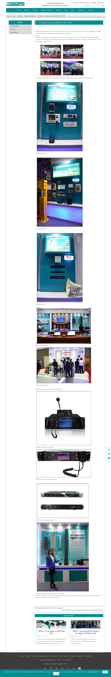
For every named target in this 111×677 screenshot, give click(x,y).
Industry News (14, 32)
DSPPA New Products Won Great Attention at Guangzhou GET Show (84, 610)
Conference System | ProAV (81, 3)
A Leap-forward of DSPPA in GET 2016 (54, 16)
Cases (66, 10)
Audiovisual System (47, 10)
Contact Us (91, 10)
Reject (105, 672)
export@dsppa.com (50, 660)
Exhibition (19, 16)
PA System (47, 664)
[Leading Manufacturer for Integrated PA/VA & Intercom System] (16, 3)
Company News (14, 26)
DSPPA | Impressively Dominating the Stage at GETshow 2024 (86, 632)
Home (19, 10)
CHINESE (93, 3)
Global (101, 2)
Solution (58, 10)
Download (81, 10)
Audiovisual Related (29, 16)
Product (35, 10)
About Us (26, 10)
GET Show (39, 16)
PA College (72, 656)
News (73, 10)
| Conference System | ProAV (59, 664)
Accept (56, 673)
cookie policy (91, 672)
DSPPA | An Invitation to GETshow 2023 (51, 632)
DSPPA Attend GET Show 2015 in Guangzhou (50, 608)
